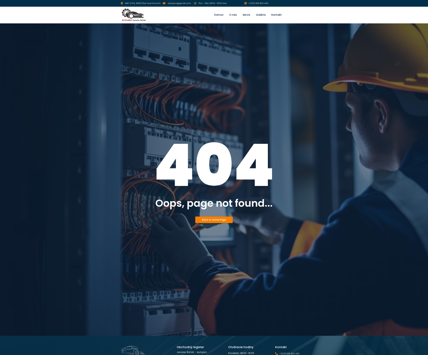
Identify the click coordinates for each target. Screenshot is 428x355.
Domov (219, 15)
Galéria (261, 15)
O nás (233, 15)
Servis (246, 15)
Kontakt (276, 15)
